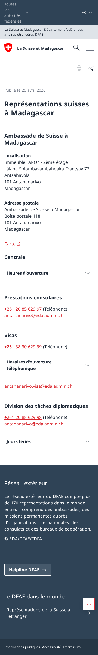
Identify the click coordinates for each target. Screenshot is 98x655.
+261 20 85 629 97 (23, 309)
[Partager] (91, 68)
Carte (10, 244)
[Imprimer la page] (79, 68)
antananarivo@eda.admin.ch (33, 315)
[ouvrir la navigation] (90, 47)
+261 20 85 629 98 (23, 417)
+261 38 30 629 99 (23, 347)
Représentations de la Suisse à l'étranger (38, 613)
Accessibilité (51, 647)
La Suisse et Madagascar (40, 48)
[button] (89, 604)
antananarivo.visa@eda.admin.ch (38, 386)
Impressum (72, 647)
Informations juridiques (22, 647)
